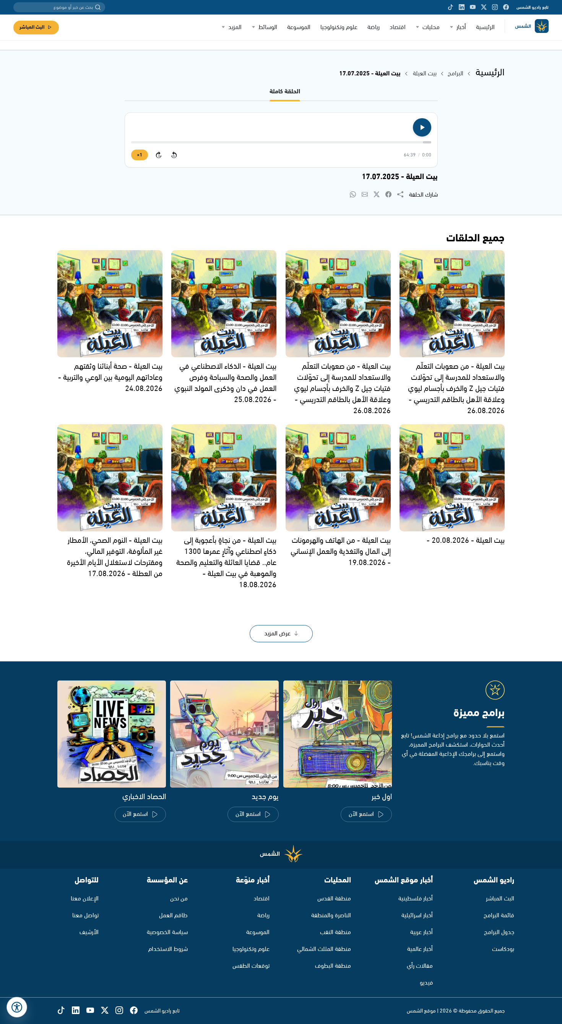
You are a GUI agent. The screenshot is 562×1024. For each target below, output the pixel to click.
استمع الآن (361, 814)
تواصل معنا (85, 915)
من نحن (179, 898)
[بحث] (98, 7)
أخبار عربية (421, 932)
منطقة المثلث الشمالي (324, 949)
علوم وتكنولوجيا (338, 27)
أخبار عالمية (420, 949)
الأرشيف (89, 932)
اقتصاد (398, 27)
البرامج (455, 73)
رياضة (373, 27)
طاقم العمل (173, 915)
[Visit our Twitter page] (484, 7)
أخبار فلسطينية (415, 898)
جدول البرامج (499, 932)
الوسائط (267, 27)
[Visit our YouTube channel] (473, 7)
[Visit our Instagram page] (495, 7)
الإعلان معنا (85, 898)
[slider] (281, 142)
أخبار (461, 27)
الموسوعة (298, 27)
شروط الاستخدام (168, 949)
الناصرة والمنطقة (331, 915)
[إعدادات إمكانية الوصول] (17, 1007)
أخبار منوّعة (253, 880)
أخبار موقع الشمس (404, 880)
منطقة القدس (334, 898)
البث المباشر (31, 27)
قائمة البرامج (499, 915)
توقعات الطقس (251, 966)
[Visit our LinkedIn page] (462, 7)
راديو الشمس (494, 880)
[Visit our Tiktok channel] (450, 7)
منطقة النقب (335, 932)
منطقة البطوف (333, 966)
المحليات (337, 880)
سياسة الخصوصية (167, 932)
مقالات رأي (420, 966)
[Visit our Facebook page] (506, 7)
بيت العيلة (425, 73)
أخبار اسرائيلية (417, 915)
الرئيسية (485, 27)
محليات (431, 27)
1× (139, 155)
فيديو (426, 982)
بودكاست (503, 949)
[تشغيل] (422, 127)
